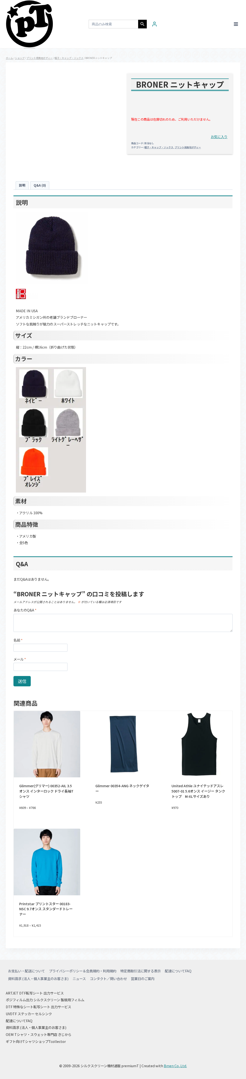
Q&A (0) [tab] (40, 185)
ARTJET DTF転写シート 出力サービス (35, 992)
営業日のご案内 (142, 978)
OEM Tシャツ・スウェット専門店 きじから (38, 1034)
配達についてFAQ (178, 970)
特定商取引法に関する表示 (140, 970)
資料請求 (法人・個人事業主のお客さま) (38, 978)
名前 (18, 640)
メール (19, 659)
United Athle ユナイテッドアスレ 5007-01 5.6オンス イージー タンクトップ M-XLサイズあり (198, 791)
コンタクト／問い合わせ (108, 978)
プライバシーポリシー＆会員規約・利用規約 (82, 970)
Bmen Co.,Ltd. (175, 1065)
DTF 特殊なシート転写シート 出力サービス (38, 1006)
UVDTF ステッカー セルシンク (29, 1013)
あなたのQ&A (25, 610)
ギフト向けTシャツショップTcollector (36, 1041)
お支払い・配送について (26, 970)
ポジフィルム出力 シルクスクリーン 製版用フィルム (45, 999)
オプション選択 (123, 818)
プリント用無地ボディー (188, 147)
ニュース (79, 978)
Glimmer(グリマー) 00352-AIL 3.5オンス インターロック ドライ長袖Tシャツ (46, 791)
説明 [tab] (22, 185)
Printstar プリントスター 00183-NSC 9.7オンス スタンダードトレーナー (46, 908)
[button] (219, 136)
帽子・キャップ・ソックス (158, 147)
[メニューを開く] (235, 24)
